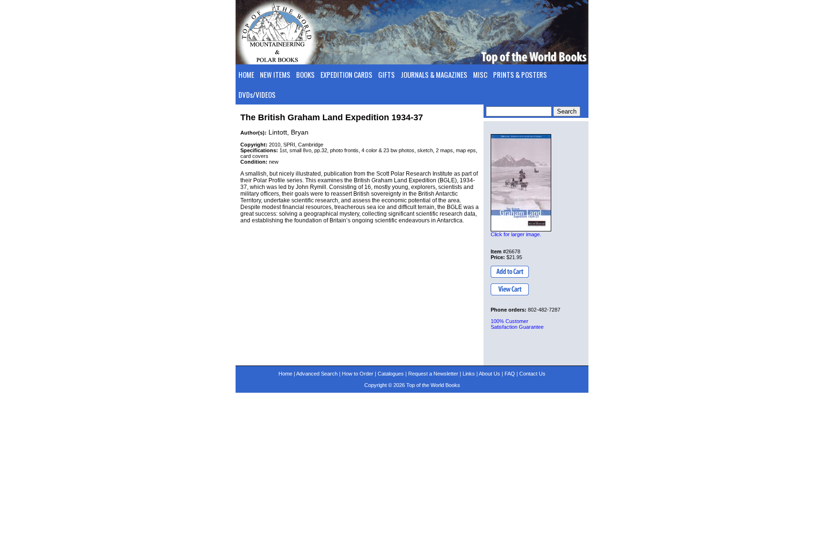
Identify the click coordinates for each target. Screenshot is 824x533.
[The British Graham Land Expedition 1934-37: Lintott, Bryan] (521, 182)
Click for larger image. (516, 234)
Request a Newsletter (433, 373)
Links (469, 373)
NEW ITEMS (275, 74)
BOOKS (305, 74)
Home (285, 373)
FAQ (510, 373)
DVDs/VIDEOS (257, 94)
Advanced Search (317, 373)
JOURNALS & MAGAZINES (434, 74)
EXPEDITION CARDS (346, 74)
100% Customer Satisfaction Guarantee (517, 324)
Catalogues (391, 373)
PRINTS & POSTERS (520, 74)
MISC (480, 74)
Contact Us (532, 373)
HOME (246, 74)
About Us (489, 373)
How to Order (357, 373)
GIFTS (386, 74)
